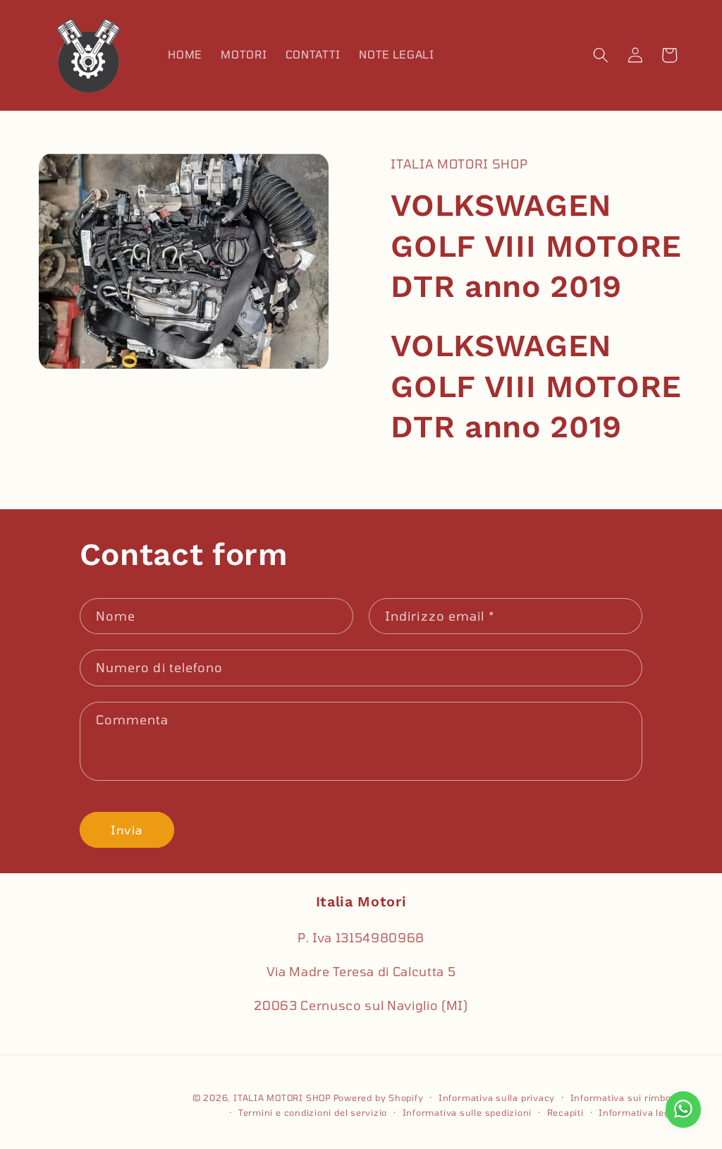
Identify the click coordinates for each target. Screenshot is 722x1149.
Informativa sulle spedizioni (467, 1112)
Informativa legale (641, 1112)
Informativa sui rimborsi (626, 1097)
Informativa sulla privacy (497, 1097)
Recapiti (565, 1112)
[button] (601, 55)
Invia (127, 829)
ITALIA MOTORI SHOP (282, 1097)
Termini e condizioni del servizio (312, 1112)
